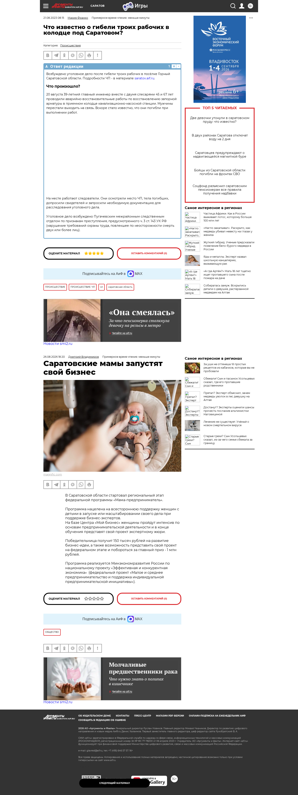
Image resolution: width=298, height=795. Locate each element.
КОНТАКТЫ (122, 715)
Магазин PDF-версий (170, 715)
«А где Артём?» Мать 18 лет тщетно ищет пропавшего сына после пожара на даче (227, 274)
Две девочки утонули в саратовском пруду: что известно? (219, 120)
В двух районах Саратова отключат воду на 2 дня (220, 137)
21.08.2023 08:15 (53, 17)
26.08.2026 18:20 (54, 356)
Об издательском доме (94, 715)
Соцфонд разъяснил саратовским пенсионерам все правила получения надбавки (220, 189)
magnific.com (52, 474)
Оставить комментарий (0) (149, 253)
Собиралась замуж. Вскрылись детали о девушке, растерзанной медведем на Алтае (226, 289)
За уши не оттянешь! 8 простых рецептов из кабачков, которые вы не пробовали (229, 368)
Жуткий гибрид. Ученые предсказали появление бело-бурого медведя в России (229, 246)
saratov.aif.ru (144, 78)
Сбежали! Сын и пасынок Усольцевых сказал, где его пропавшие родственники (229, 382)
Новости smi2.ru (57, 344)
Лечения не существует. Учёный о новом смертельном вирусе (226, 423)
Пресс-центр (142, 715)
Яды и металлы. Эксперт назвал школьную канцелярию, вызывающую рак (225, 260)
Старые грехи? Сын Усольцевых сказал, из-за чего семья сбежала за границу (228, 439)
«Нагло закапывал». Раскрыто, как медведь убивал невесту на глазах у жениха (228, 231)
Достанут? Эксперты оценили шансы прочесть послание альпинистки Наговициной (229, 411)
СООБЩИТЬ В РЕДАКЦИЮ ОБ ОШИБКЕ (102, 720)
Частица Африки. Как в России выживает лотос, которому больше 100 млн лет (228, 217)
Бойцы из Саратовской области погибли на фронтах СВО (219, 172)
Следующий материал (114, 783)
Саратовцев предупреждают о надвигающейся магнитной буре (219, 154)
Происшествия (70, 45)
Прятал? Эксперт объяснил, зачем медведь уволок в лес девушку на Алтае (227, 396)
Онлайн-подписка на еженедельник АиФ (217, 715)
